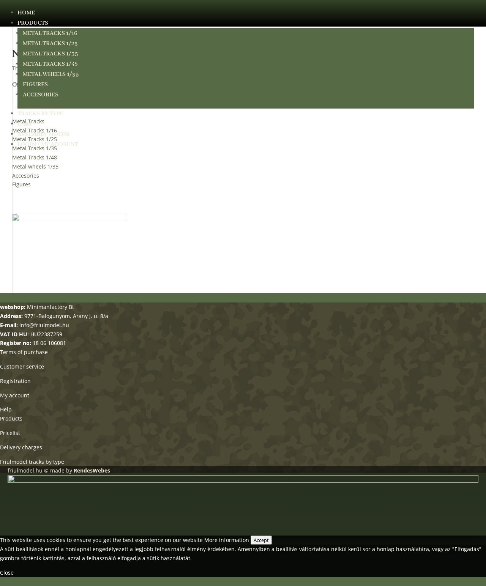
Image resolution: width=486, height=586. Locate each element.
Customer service (22, 366)
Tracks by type (40, 114)
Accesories (40, 95)
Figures (35, 84)
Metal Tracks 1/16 (50, 33)
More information (226, 539)
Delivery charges (21, 447)
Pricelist (10, 432)
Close (7, 572)
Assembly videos (43, 134)
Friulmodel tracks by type (32, 461)
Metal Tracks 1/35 (50, 54)
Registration (15, 380)
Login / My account (47, 144)
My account (14, 395)
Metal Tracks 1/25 (50, 43)
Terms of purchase (24, 352)
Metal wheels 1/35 (51, 74)
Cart (24, 124)
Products (32, 23)
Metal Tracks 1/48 (50, 64)
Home (26, 13)
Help (6, 409)
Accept (261, 540)
